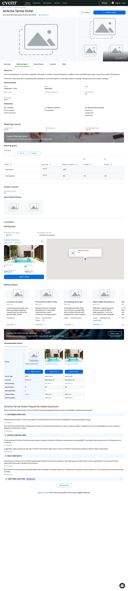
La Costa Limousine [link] (14, 302)
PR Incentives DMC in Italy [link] (46, 302)
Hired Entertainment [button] (76, 318)
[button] (38, 39)
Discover (57, 3)
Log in (124, 3)
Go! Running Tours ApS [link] (73, 302)
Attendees (7, 150)
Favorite (86, 12)
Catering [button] (38, 320)
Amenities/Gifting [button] (46, 318)
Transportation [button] (10, 318)
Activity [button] (38, 318)
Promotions (36, 3)
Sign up (118, 3)
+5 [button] (43, 320)
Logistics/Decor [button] (97, 320)
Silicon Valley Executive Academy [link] (104, 302)
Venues (27, 3)
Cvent (3, 7)
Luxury (65, 3)
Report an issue (43, 493)
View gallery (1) (121, 58)
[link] (18, 294)
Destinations (47, 3)
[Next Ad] (42, 241)
